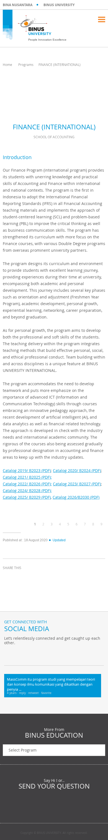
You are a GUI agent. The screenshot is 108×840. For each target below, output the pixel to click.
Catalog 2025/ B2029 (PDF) (27, 497)
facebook (8, 578)
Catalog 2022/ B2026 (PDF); (27, 483)
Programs (26, 64)
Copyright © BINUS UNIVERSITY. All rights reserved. (54, 833)
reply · (23, 693)
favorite (46, 693)
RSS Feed (37, 654)
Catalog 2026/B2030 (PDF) (76, 497)
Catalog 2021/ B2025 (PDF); (27, 477)
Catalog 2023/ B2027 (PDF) (77, 483)
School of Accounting (54, 137)
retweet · (34, 693)
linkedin (36, 578)
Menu (101, 19)
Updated (59, 540)
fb (9, 654)
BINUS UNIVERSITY (58, 5)
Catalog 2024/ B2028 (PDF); (27, 490)
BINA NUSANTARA (17, 5)
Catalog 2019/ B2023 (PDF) (27, 470)
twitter (22, 578)
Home (7, 64)
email (49, 578)
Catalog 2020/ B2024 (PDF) (77, 470)
